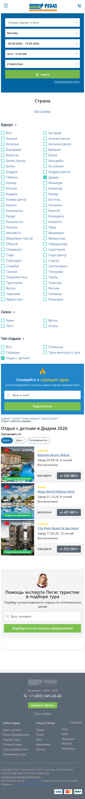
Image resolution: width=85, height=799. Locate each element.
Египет (40, 734)
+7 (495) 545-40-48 (45, 696)
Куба (65, 733)
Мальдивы (68, 738)
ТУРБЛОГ (76, 722)
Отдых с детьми (30, 418)
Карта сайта (42, 713)
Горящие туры (11, 739)
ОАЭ (39, 739)
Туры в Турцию (49, 418)
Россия (40, 749)
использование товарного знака (33, 784)
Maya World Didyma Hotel (56, 492)
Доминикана (43, 744)
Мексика (67, 743)
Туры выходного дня (15, 749)
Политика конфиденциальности (20, 777)
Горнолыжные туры (14, 754)
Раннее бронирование (16, 734)
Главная (5, 418)
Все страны (42, 111)
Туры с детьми (12, 729)
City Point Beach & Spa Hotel (58, 528)
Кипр (65, 729)
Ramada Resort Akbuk (54, 455)
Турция (16, 418)
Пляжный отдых (12, 744)
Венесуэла (68, 748)
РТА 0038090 (33, 780)
